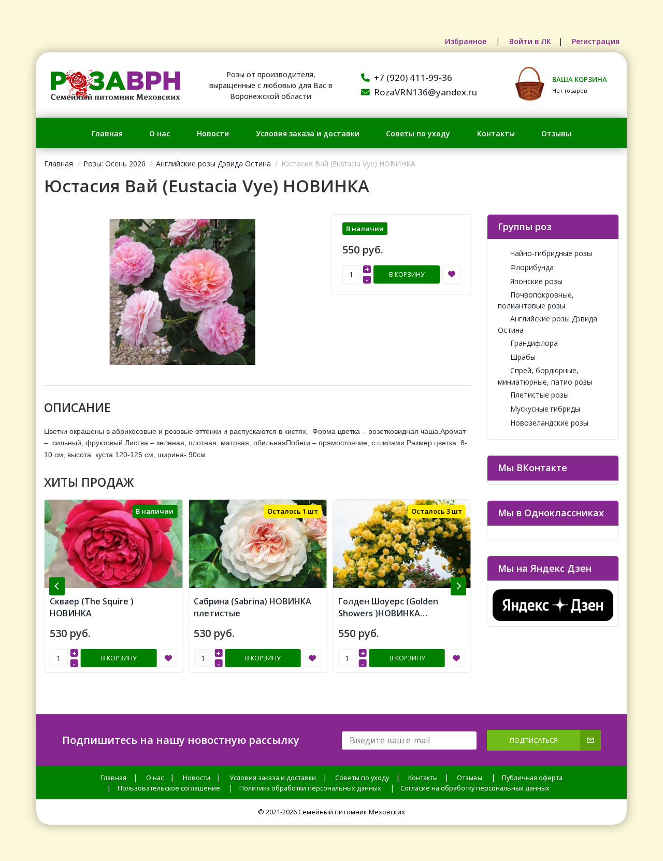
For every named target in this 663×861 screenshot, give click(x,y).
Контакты (496, 133)
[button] (57, 586)
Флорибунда (532, 267)
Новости (213, 133)
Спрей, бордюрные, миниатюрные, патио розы (545, 375)
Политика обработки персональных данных (310, 788)
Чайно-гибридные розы (551, 253)
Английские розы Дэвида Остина (213, 163)
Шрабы (523, 357)
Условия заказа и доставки (307, 133)
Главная (107, 133)
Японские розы (536, 281)
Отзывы (556, 133)
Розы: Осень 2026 (114, 163)
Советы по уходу (418, 133)
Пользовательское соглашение (169, 788)
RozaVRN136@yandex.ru (425, 92)
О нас (159, 133)
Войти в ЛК (530, 41)
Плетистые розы (539, 395)
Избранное (466, 41)
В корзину (406, 274)
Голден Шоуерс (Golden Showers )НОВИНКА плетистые (388, 613)
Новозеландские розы (549, 423)
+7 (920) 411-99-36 (413, 77)
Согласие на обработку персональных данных (475, 788)
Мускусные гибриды (545, 409)
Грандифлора (534, 343)
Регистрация (595, 41)
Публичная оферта (532, 777)
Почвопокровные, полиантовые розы (536, 300)
